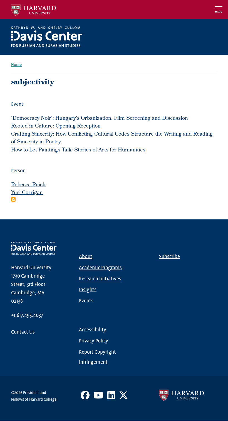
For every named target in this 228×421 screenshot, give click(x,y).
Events (86, 301)
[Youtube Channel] (98, 397)
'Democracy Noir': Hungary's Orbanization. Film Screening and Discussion (99, 118)
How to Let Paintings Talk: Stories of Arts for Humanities (78, 150)
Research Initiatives (100, 279)
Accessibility (92, 330)
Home (16, 65)
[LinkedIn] (111, 397)
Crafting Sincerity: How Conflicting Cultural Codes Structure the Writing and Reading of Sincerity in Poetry (112, 138)
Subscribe (169, 257)
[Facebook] (85, 397)
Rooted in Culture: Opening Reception (56, 126)
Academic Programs (100, 268)
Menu (218, 12)
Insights (87, 290)
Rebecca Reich (28, 185)
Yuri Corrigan (27, 193)
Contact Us (23, 332)
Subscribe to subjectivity (13, 199)
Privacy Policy (93, 341)
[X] (123, 397)
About (85, 257)
